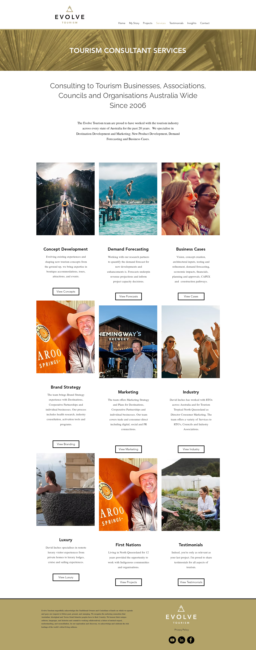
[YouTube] (172, 640)
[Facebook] (190, 640)
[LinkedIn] (181, 640)
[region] (65, 229)
